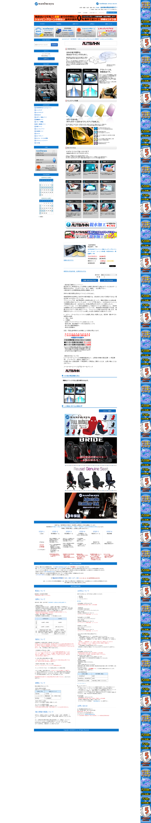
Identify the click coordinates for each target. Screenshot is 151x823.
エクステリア (65, 39)
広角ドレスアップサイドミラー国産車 (88, 39)
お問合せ (92, 24)
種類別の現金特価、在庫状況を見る (75, 271)
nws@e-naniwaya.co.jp (90, 714)
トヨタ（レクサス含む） (107, 39)
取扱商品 (59, 24)
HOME (79, 12)
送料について (108, 24)
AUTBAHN (73, 39)
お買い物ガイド (93, 12)
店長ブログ (75, 24)
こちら (49, 55)
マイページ (101, 12)
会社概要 (85, 12)
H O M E (42, 24)
